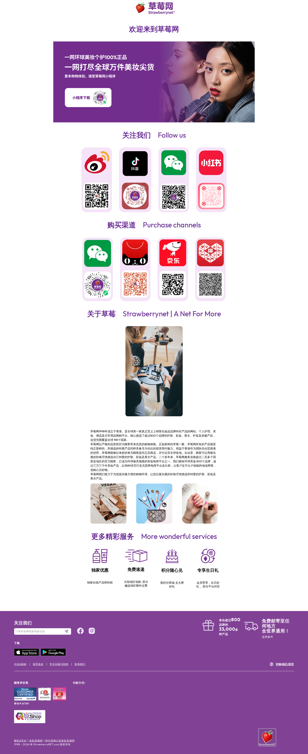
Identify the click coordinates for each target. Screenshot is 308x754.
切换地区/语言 (285, 664)
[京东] (172, 253)
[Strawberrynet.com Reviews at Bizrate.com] (25, 699)
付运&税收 (20, 664)
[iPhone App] (27, 655)
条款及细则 (36, 740)
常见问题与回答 (59, 664)
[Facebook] (298, 718)
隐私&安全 (20, 740)
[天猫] (135, 253)
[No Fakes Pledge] (59, 698)
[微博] (96, 163)
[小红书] (211, 163)
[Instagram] (298, 732)
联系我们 (80, 664)
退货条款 (38, 664)
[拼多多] (210, 253)
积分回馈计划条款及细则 (60, 740)
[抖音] (135, 164)
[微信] (97, 253)
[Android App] (54, 655)
